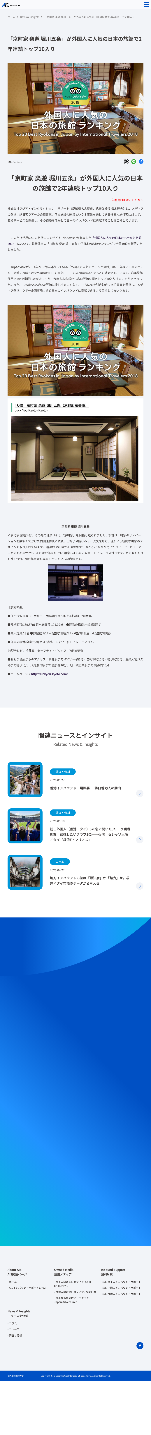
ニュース (14, 1329)
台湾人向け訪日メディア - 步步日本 (76, 1292)
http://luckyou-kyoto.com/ (49, 674)
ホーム (11, 17)
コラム (13, 1323)
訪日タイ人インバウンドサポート (121, 1282)
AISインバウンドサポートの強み (28, 1288)
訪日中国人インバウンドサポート (121, 1288)
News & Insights (29, 17)
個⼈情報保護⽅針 (16, 1375)
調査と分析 (15, 1335)
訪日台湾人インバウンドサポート (121, 1294)
